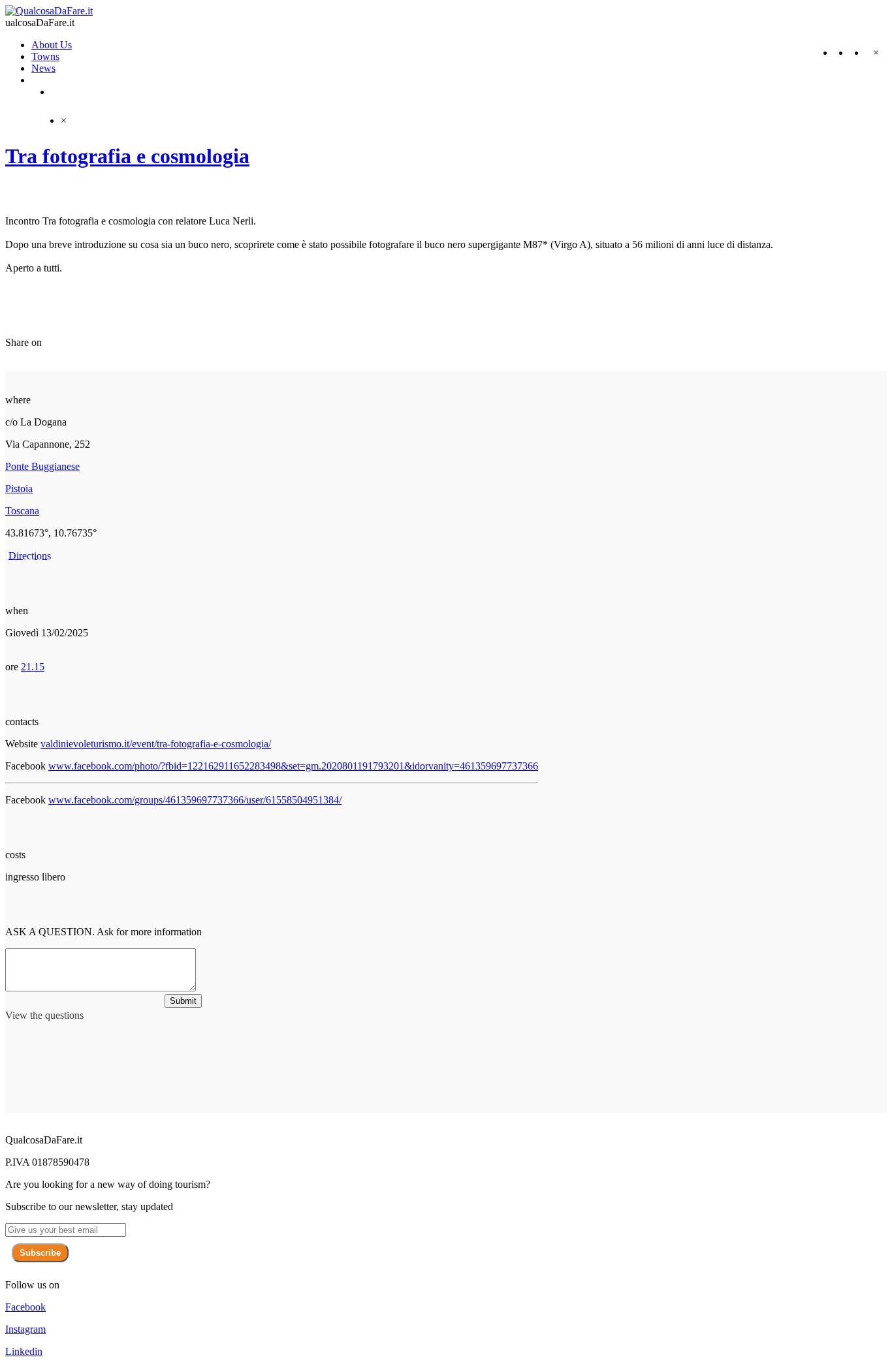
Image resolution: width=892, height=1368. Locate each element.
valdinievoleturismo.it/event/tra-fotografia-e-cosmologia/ (155, 743)
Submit (183, 1001)
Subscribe (40, 1253)
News (43, 68)
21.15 (32, 666)
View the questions (44, 1015)
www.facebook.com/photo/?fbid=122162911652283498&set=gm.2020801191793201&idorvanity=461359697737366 (293, 765)
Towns (45, 56)
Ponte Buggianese (42, 466)
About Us (51, 44)
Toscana (22, 510)
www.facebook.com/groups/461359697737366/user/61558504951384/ (195, 799)
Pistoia (19, 488)
